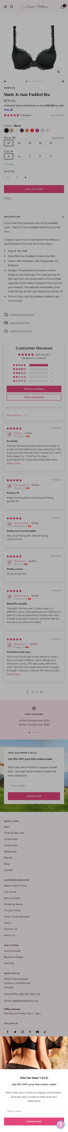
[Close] (63, 1041)
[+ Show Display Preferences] (60, 1125)
